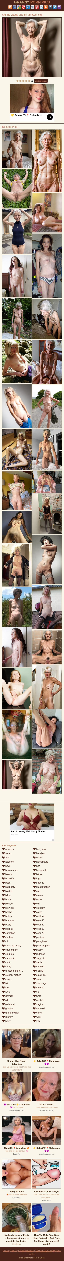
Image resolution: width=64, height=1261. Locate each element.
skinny (39, 970)
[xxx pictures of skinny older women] (47, 406)
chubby (9, 937)
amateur (9, 849)
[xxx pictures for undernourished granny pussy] (17, 607)
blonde (9, 903)
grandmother (12, 1012)
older (39, 912)
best (7, 882)
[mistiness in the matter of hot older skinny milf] (47, 607)
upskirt (39, 1000)
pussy (39, 950)
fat (6, 983)
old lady (40, 908)
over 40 (40, 920)
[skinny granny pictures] (47, 559)
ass (7, 857)
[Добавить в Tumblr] (50, 7)
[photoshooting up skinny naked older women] (17, 647)
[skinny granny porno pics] (17, 148)
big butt (9, 929)
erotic (8, 979)
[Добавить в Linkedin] (28, 7)
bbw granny (11, 870)
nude (39, 899)
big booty (10, 887)
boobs (8, 912)
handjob (40, 853)
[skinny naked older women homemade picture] (17, 490)
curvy (8, 966)
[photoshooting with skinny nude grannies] (47, 449)
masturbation (43, 887)
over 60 (40, 929)
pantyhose (41, 941)
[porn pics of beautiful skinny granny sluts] (17, 527)
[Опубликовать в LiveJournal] (32, 7)
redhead (40, 954)
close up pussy (13, 945)
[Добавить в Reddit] (41, 7)
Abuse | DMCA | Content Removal (19, 1250)
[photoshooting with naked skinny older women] (17, 231)
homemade (42, 861)
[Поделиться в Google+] (23, 7)
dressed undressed (15, 970)
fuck (7, 991)
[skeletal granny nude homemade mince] (17, 188)
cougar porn (11, 950)
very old (40, 1008)
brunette (9, 920)
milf (38, 891)
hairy (8, 1021)
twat (38, 996)
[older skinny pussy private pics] (47, 647)
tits (37, 991)
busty (8, 924)
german (9, 996)
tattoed (39, 987)
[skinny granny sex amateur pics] (17, 361)
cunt (7, 962)
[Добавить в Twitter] (55, 7)
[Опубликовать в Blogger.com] (10, 7)
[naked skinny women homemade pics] (47, 481)
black (8, 899)
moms (39, 895)
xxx (38, 1021)
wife (38, 1017)
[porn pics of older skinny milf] (17, 565)
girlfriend (10, 1004)
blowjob (9, 908)
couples (9, 954)
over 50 (40, 924)
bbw (7, 866)
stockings (41, 983)
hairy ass (41, 849)
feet (7, 987)
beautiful (9, 878)
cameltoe (10, 933)
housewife (41, 870)
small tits (41, 975)
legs (38, 878)
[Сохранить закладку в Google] (19, 7)
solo (38, 979)
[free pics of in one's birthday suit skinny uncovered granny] (17, 688)
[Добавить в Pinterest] (37, 7)
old (38, 903)
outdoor (40, 916)
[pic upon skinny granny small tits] (47, 729)
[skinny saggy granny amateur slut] (32, 47)
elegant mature (13, 975)
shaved (40, 966)
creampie (10, 958)
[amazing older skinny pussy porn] (17, 449)
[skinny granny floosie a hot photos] (47, 771)
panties (40, 937)
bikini (8, 895)
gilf (6, 1000)
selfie (39, 962)
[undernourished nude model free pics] (17, 276)
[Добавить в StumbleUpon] (46, 7)
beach (8, 874)
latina (39, 874)
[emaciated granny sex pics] (47, 687)
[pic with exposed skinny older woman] (47, 160)
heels (39, 857)
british (8, 916)
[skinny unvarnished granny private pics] (17, 734)
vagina (39, 1004)
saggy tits (41, 958)
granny (9, 1017)
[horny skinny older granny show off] (47, 265)
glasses (9, 1008)
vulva (39, 1012)
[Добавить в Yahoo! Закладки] (59, 7)
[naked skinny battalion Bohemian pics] (47, 319)
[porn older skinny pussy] (47, 362)
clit (6, 941)
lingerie (40, 882)
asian (8, 853)
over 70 (40, 933)
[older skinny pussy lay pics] (17, 406)
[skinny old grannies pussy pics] (47, 513)
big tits (8, 891)
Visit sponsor (41, 81)
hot (38, 866)
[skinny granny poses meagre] (17, 318)
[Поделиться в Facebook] (14, 7)
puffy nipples (43, 945)
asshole (9, 861)
